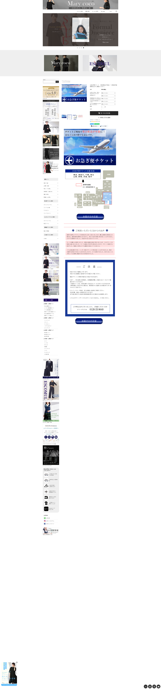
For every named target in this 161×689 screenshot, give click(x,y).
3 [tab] (81, 47)
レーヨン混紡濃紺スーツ (49, 307)
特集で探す (87, 11)
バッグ (45, 350)
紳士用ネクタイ (47, 334)
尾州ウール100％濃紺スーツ (50, 311)
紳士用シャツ (47, 332)
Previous (44, 30)
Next (116, 30)
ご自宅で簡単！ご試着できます (52, 486)
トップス (46, 342)
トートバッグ (47, 320)
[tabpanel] (80, 29)
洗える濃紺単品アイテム (49, 313)
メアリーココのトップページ (66, 80)
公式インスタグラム (50, 520)
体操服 (45, 346)
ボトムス (46, 344)
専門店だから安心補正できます (52, 497)
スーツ (45, 341)
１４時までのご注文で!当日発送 (53, 474)
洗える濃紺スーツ (47, 306)
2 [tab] (79, 47)
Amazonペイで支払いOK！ (52, 509)
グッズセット (47, 324)
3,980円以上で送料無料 (53, 480)
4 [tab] (83, 47)
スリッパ (46, 322)
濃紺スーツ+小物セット (49, 315)
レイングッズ (47, 327)
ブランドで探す (80, 11)
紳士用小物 (46, 336)
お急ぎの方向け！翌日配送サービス (52, 492)
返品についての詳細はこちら (95, 119)
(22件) (99, 121)
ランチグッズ (47, 352)
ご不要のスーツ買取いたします (52, 503)
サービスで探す (95, 11)
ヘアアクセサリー (47, 325)
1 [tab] (77, 47)
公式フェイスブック (50, 523)
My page (103, 11)
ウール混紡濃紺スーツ (48, 309)
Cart (111, 11)
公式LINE (48, 518)
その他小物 (46, 354)
